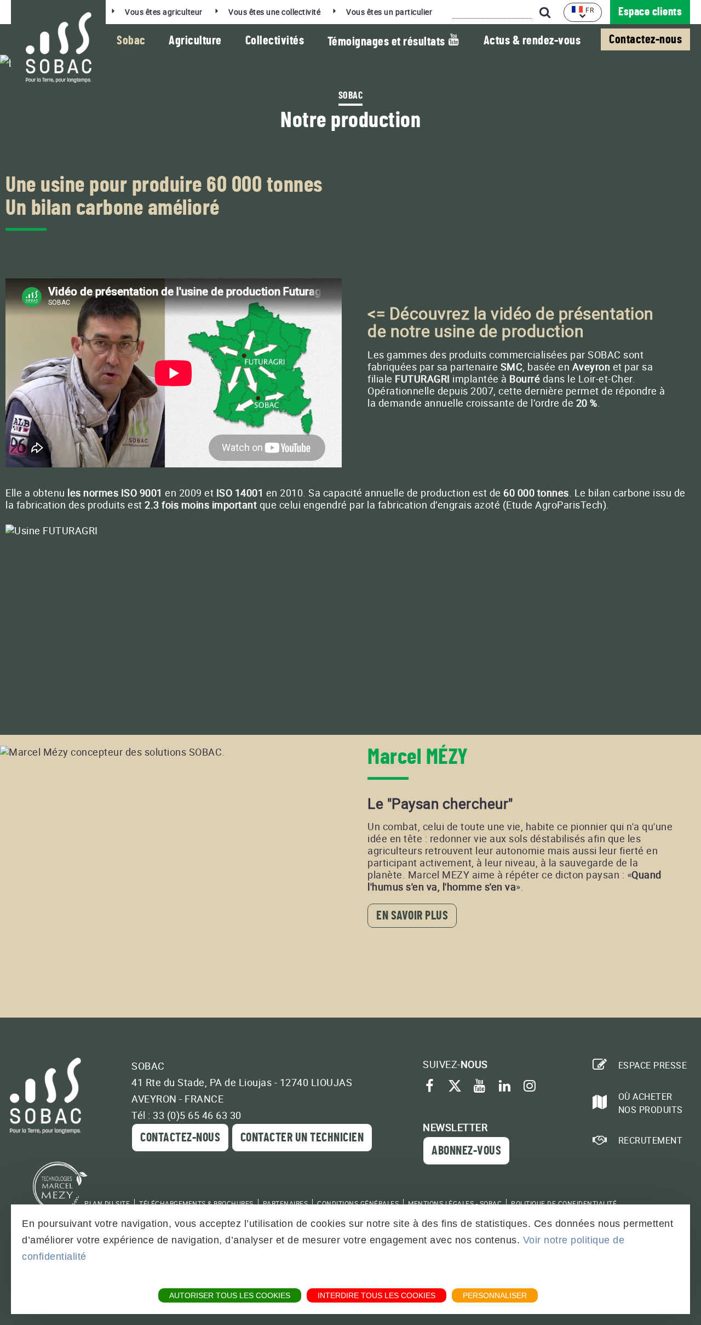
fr (589, 9)
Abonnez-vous (466, 1151)
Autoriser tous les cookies (229, 1295)
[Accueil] (58, 47)
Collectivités (274, 41)
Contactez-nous (645, 39)
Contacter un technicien (302, 1138)
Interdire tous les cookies (376, 1295)
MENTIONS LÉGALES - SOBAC (455, 1203)
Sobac (131, 41)
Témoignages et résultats (387, 42)
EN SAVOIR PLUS (412, 916)
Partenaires (285, 1203)
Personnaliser (495, 1295)
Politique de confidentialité (564, 1203)
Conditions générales (358, 1203)
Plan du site (107, 1203)
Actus (532, 41)
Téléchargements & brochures (196, 1203)
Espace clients (650, 12)
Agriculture (195, 41)
